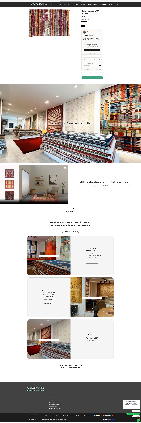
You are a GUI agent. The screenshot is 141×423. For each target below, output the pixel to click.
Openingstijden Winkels (54, 404)
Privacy (79, 415)
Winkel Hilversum (53, 419)
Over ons (51, 398)
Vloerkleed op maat (53, 406)
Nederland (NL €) (33, 419)
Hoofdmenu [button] (53, 395)
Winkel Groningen (88, 415)
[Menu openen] (29, 4)
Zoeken (49, 415)
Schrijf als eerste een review (70, 211)
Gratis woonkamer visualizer (55, 408)
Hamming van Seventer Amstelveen (49, 256)
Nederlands (33, 415)
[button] (47, 4)
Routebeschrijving (92, 262)
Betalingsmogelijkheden (61, 415)
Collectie (51, 396)
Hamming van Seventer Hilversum (49, 339)
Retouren (54, 415)
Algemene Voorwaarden (72, 415)
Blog (83, 415)
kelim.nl (43, 415)
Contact (51, 400)
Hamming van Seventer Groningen (92, 298)
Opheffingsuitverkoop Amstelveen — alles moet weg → (70, 1)
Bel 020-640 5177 (98, 69)
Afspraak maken (92, 49)
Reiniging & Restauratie (54, 402)
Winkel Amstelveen (45, 419)
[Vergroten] (68, 11)
